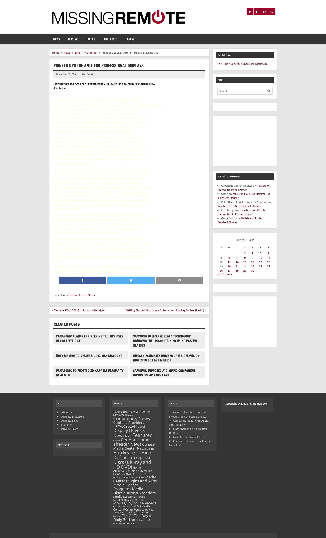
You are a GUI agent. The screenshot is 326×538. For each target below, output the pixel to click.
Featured (142, 435)
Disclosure (261, 63)
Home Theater (127, 474)
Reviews (73, 39)
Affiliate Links (69, 420)
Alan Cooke (88, 74)
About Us (67, 412)
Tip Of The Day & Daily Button (132, 517)
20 (229, 266)
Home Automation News (132, 472)
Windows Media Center (124, 523)
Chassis (129, 414)
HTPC (136, 473)
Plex (131, 509)
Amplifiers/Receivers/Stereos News (131, 413)
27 (229, 270)
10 (260, 257)
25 (268, 266)
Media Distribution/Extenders (134, 490)
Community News (131, 418)
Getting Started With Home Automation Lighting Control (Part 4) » (166, 310)
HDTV (138, 453)
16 (252, 262)
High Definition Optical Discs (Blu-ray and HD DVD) (132, 460)
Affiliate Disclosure (72, 416)
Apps (123, 414)
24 (260, 266)
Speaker (130, 512)
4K (114, 411)
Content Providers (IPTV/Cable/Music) (129, 424)
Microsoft (130, 499)
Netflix (121, 506)
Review (149, 509)
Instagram (67, 424)
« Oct (220, 274)
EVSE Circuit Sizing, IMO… (189, 436)
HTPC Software (131, 477)
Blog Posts (110, 39)
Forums (130, 39)
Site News (119, 512)
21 (237, 266)
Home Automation (127, 469)
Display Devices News (82, 294)
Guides (91, 39)
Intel (141, 477)
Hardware (124, 452)
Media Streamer (125, 496)
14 (237, 262)
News (56, 39)
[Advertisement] (245, 141)
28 (237, 270)
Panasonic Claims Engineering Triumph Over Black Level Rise (89, 338)
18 (268, 262)
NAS (115, 506)
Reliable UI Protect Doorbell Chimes (239, 205)
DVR (128, 435)
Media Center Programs (125, 486)
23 (252, 266)
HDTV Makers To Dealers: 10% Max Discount (89, 355)
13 (229, 262)
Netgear (129, 506)
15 (244, 262)
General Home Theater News (131, 442)
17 (260, 262)
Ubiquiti (140, 520)
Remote (138, 509)
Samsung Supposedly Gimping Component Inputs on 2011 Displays (164, 372)
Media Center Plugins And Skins (135, 478)
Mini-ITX (139, 499)
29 (244, 270)
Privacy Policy (69, 428)
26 (221, 270)
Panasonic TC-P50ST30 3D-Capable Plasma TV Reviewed (89, 372)
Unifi (148, 520)
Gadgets (116, 440)
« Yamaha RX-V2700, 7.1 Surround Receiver (78, 310)
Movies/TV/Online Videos (134, 503)
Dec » (229, 274)
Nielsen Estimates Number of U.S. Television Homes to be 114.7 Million (166, 358)
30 (252, 270)
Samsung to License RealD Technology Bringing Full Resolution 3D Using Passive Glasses (165, 341)
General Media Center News (134, 446)
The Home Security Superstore (236, 63)
